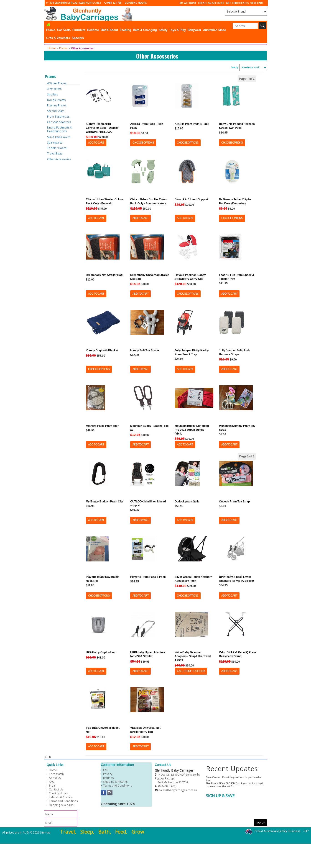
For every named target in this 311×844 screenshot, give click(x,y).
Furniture (78, 30)
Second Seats (55, 111)
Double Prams (56, 100)
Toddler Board (56, 148)
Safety (163, 30)
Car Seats (64, 30)
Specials (78, 38)
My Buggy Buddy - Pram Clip (104, 501)
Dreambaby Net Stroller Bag (104, 275)
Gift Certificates (237, 3)
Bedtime (93, 30)
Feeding (125, 30)
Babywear (194, 30)
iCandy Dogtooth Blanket (102, 350)
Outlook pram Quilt (187, 501)
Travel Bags (54, 153)
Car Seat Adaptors (59, 122)
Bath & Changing (145, 30)
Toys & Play (177, 30)
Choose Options (143, 142)
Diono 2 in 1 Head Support (191, 199)
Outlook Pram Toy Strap (234, 501)
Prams (50, 30)
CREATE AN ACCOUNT (211, 3)
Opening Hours (136, 2)
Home (52, 48)
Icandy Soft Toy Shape (144, 350)
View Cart (256, 3)
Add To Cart (96, 142)
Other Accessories (59, 159)
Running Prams (56, 105)
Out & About (109, 30)
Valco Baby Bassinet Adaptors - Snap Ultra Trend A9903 (193, 656)
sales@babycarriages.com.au (178, 790)
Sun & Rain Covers (58, 137)
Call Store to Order (191, 671)
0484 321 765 (114, 2)
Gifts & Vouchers (58, 38)
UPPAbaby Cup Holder (100, 652)
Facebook (104, 792)
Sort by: (235, 67)
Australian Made (214, 30)
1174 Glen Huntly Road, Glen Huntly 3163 (74, 2)
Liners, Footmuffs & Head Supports (59, 129)
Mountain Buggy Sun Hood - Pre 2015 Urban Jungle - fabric (192, 429)
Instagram (110, 792)
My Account (188, 3)
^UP (306, 831)
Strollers (52, 94)
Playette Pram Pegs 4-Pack (148, 577)
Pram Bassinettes (58, 116)
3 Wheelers (54, 89)
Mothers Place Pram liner (102, 425)
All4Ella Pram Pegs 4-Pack (192, 124)
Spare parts (54, 142)
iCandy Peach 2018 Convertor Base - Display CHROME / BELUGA (102, 127)
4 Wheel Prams (56, 83)
